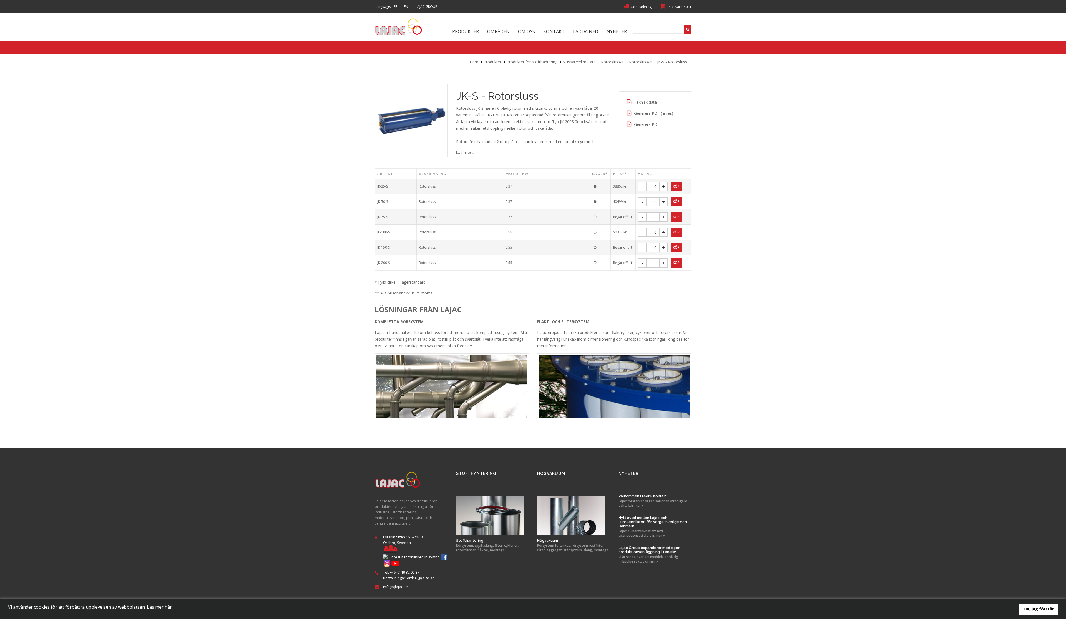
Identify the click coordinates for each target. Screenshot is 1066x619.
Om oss (526, 31)
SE (395, 6)
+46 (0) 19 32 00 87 (404, 572)
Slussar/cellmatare (579, 61)
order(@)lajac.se (420, 577)
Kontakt (554, 31)
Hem (474, 61)
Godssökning (641, 6)
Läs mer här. (160, 607)
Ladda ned (585, 31)
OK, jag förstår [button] (1039, 608)
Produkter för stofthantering (532, 61)
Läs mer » (465, 152)
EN (406, 6)
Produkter (465, 31)
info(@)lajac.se (395, 586)
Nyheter (617, 31)
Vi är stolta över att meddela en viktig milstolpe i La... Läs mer (648, 559)
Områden (498, 31)
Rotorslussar (612, 61)
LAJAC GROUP (426, 6)
